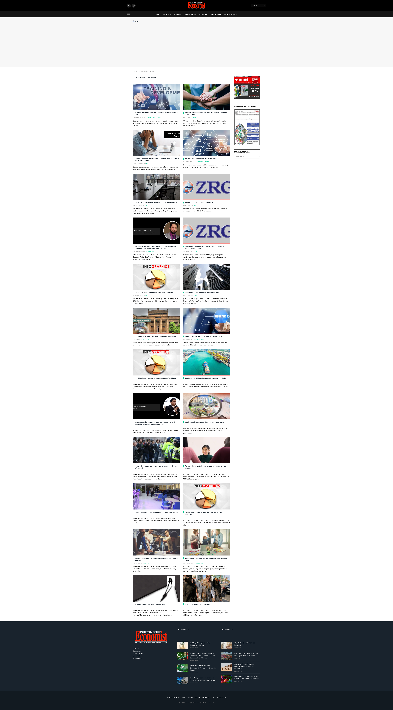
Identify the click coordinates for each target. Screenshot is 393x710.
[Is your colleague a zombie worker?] (206, 588)
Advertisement (138, 653)
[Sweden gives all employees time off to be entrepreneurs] (156, 496)
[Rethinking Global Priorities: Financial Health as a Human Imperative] (226, 667)
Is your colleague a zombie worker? (198, 604)
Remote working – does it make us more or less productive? (156, 202)
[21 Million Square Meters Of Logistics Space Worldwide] (156, 362)
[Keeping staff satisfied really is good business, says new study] (206, 542)
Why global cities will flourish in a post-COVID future (205, 292)
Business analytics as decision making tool (201, 159)
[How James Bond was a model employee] (156, 588)
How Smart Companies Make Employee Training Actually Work (155, 113)
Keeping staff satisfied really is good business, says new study (206, 559)
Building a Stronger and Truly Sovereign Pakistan (200, 644)
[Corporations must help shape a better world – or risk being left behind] (156, 450)
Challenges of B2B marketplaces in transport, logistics (205, 378)
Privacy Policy (137, 658)
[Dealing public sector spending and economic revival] (206, 406)
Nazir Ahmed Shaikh (202, 161)
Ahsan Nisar (147, 339)
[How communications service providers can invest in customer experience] (206, 231)
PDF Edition (221, 697)
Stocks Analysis (190, 14)
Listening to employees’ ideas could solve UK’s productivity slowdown (156, 559)
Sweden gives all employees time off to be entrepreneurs (156, 512)
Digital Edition (173, 697)
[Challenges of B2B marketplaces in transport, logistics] (206, 362)
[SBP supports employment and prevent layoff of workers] (156, 321)
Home (157, 14)
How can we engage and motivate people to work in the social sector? (206, 113)
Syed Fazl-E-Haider (198, 339)
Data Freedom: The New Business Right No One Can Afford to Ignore (246, 677)
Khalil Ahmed (150, 251)
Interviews (203, 14)
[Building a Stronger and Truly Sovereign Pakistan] (182, 645)
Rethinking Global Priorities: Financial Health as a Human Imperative (244, 666)
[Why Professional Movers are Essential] (226, 645)
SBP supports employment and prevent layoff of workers (155, 336)
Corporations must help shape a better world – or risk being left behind (156, 467)
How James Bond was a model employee (149, 604)
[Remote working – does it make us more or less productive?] (156, 187)
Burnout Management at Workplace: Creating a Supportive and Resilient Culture (156, 160)
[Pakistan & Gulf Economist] (196, 5)
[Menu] (128, 14)
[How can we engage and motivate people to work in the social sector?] (206, 97)
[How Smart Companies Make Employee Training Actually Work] (156, 97)
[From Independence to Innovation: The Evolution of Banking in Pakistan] (182, 680)
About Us (136, 648)
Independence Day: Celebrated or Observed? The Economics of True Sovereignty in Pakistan (202, 656)
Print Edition (187, 697)
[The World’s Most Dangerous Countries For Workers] (156, 277)
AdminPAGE (145, 381)
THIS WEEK (166, 14)
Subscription (137, 656)
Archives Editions (229, 14)
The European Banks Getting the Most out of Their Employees (204, 513)
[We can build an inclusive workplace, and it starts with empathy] (206, 450)
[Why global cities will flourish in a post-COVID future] (206, 277)
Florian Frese (196, 381)
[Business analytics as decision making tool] (206, 143)
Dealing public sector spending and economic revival (205, 422)
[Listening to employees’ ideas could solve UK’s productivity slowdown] (156, 542)
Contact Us (137, 651)
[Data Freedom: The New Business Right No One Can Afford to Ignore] (226, 679)
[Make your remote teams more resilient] (206, 187)
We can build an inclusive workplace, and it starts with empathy (205, 467)
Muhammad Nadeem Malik (200, 424)
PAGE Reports (216, 14)
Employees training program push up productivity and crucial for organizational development (154, 423)
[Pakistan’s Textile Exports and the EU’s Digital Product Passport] (226, 656)
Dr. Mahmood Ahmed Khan (153, 117)
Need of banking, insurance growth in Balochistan (203, 336)
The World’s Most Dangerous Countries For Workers (153, 292)
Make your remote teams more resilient (200, 202)
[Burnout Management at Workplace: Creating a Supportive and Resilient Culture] (156, 143)
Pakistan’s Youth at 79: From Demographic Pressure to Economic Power (203, 668)
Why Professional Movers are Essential (244, 644)
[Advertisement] (196, 48)
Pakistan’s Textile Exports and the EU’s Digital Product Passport (246, 655)
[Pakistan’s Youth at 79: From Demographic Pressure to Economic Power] (182, 668)
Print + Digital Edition (204, 697)
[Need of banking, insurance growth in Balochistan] (206, 321)
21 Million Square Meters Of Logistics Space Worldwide (155, 378)
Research (177, 14)
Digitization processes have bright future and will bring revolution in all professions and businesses (155, 247)
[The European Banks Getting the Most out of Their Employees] (206, 496)
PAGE (194, 117)
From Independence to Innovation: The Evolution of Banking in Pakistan (203, 679)
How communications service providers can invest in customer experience (204, 247)
